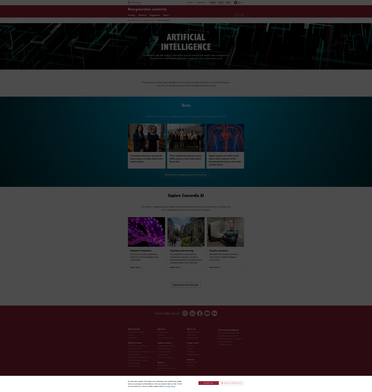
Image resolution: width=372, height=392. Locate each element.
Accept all (209, 383)
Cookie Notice (170, 386)
